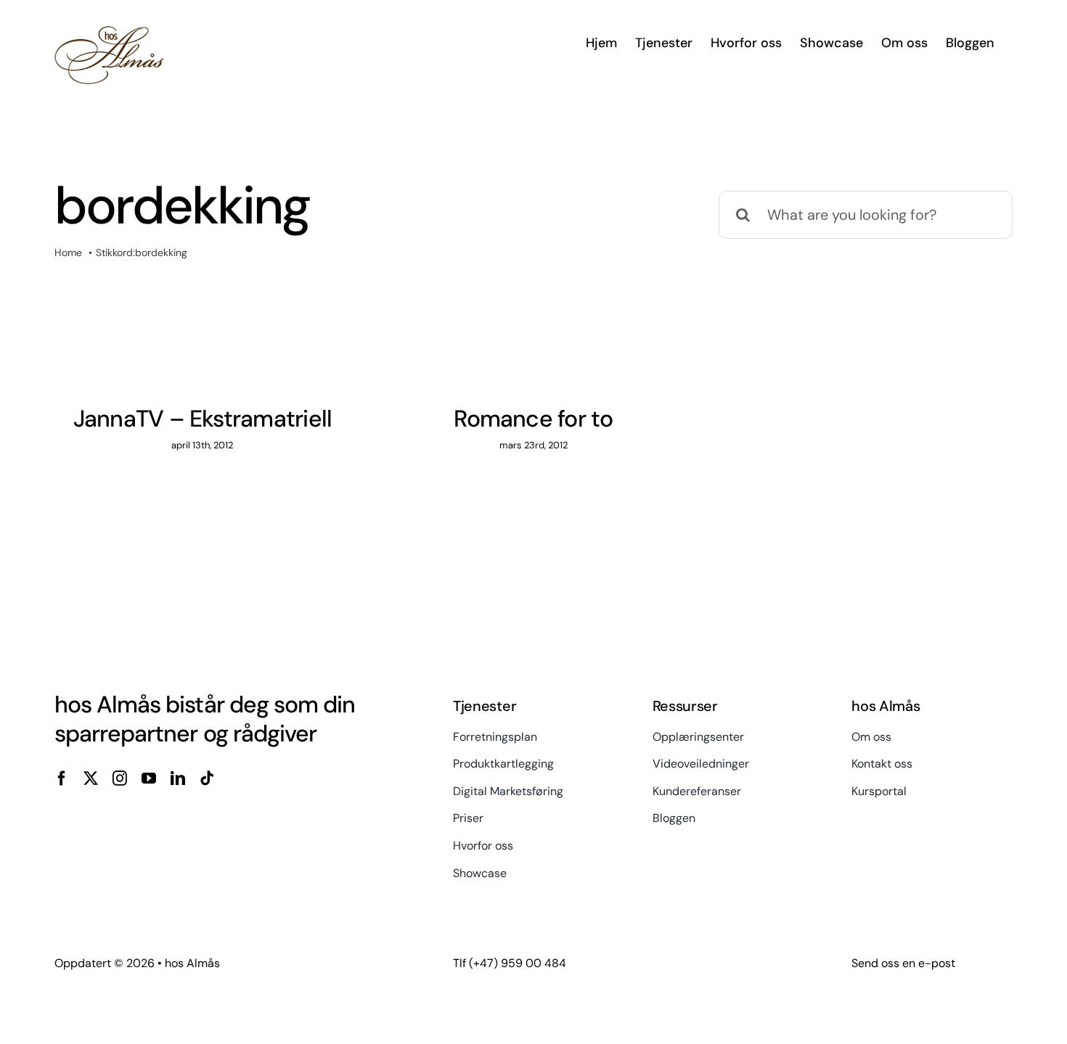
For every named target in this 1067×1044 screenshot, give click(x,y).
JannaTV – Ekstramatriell (202, 418)
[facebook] (61, 778)
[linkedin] (178, 778)
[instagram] (120, 778)
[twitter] (90, 778)
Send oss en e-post (903, 963)
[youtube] (149, 778)
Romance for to (533, 418)
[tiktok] (207, 778)
